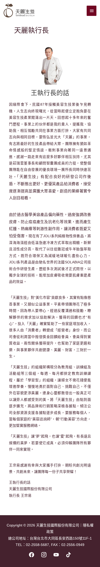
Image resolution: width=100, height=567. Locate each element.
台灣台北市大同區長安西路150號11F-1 (61, 538)
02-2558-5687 (37, 545)
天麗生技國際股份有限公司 (57, 525)
